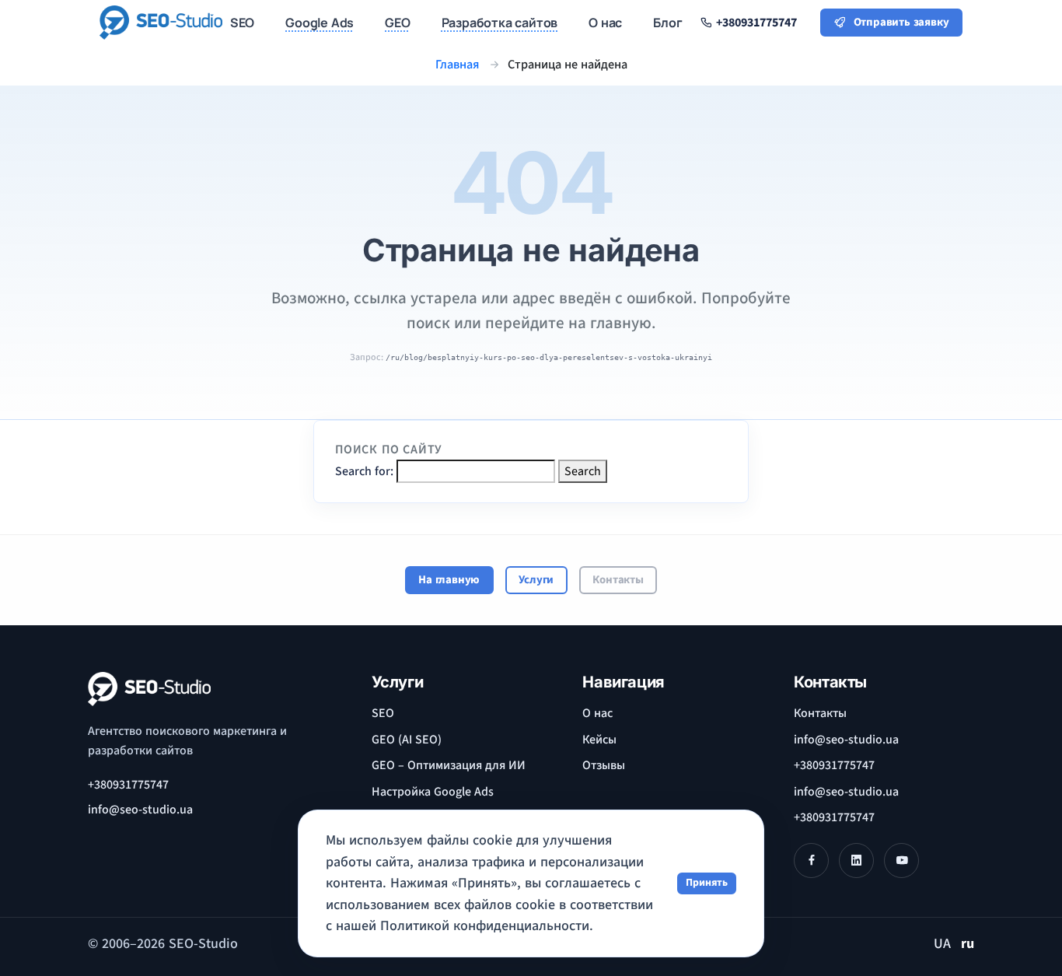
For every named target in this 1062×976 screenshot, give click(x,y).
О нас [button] (605, 22)
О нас (597, 713)
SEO (383, 713)
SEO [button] (242, 22)
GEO (397, 22)
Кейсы (599, 739)
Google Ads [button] (319, 22)
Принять (707, 882)
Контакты (617, 580)
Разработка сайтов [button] (500, 22)
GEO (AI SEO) (407, 739)
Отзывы (603, 765)
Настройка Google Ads (433, 791)
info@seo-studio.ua (846, 739)
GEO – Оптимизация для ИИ (449, 765)
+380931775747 (128, 784)
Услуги (536, 580)
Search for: (364, 471)
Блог (667, 22)
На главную (449, 580)
